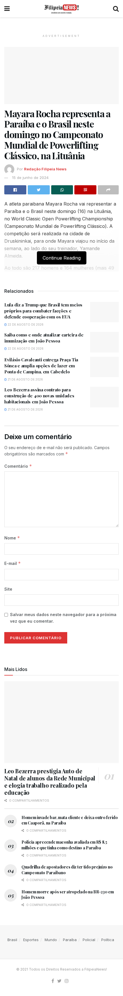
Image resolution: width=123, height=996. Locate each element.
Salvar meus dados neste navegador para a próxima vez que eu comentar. (63, 617)
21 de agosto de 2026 (25, 379)
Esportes (31, 939)
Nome (12, 538)
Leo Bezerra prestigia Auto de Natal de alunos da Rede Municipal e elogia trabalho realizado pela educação (49, 781)
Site (8, 589)
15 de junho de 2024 (30, 177)
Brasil (12, 939)
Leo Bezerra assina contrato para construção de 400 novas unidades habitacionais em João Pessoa (39, 396)
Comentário (18, 466)
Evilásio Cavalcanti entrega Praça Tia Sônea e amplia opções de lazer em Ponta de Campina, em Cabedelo (41, 366)
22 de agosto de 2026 (25, 324)
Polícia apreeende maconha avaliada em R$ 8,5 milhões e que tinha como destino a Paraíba (64, 844)
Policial (89, 939)
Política (107, 939)
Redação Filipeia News (45, 169)
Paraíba (70, 939)
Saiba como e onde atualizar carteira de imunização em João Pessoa (43, 338)
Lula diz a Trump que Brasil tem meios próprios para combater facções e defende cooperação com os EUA (43, 311)
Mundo (51, 939)
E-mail (12, 563)
